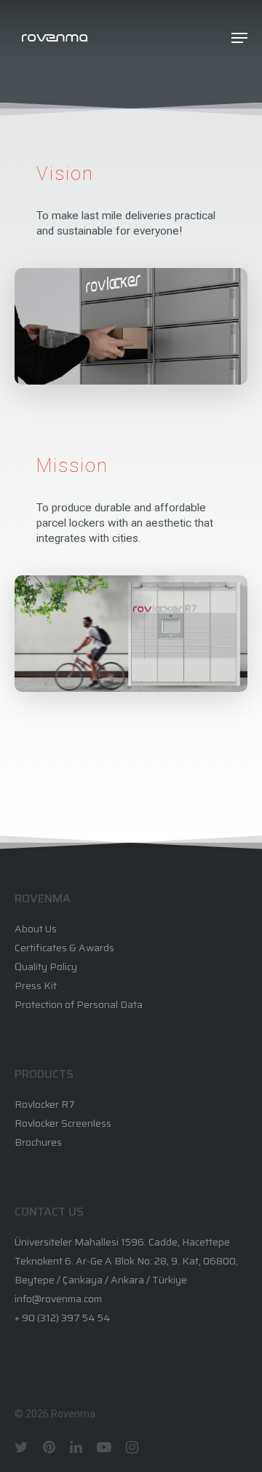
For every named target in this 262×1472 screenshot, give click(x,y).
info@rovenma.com (58, 1299)
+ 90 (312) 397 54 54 (63, 1318)
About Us (36, 929)
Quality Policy (46, 967)
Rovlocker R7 (45, 1104)
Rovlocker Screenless (63, 1123)
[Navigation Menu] (239, 38)
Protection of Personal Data (79, 1004)
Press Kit (36, 985)
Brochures (38, 1142)
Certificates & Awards (64, 948)
